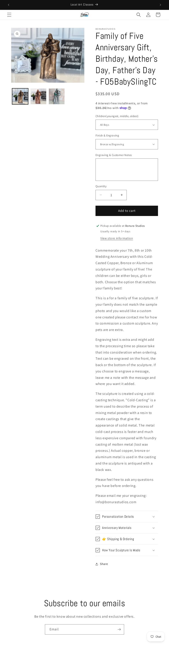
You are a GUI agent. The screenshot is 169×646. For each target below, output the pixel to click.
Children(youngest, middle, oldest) (117, 116)
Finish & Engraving (107, 135)
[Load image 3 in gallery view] (57, 96)
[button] (9, 15)
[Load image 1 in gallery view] (20, 96)
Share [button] (104, 564)
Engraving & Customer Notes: (114, 155)
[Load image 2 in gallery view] (38, 96)
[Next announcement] (160, 5)
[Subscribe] (119, 629)
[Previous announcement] (8, 5)
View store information (116, 238)
